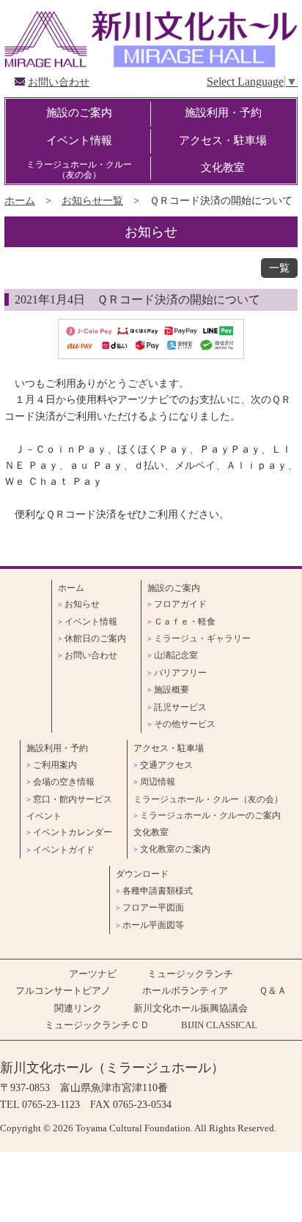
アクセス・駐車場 (223, 140)
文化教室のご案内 (175, 849)
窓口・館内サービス (72, 799)
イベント (44, 816)
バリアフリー (180, 673)
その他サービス (185, 724)
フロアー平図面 (153, 907)
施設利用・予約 (223, 112)
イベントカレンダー (72, 832)
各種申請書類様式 (157, 891)
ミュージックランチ (190, 974)
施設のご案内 (79, 112)
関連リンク (78, 1008)
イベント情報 (79, 140)
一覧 (279, 268)
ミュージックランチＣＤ (97, 1025)
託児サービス (180, 707)
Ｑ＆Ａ (273, 991)
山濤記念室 (176, 655)
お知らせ (82, 604)
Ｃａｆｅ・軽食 (185, 621)
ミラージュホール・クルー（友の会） (79, 169)
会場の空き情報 (64, 782)
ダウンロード (142, 874)
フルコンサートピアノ (63, 991)
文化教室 (223, 167)
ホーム (19, 200)
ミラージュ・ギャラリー (202, 638)
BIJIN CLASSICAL (219, 1025)
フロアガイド (180, 604)
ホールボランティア (185, 991)
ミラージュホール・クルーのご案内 (210, 815)
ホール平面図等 (153, 925)
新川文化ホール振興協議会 (190, 1008)
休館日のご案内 (95, 638)
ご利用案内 (55, 765)
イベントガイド (64, 850)
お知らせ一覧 (92, 200)
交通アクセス (166, 765)
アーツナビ (93, 974)
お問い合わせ (58, 82)
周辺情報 (157, 782)
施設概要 (171, 689)
